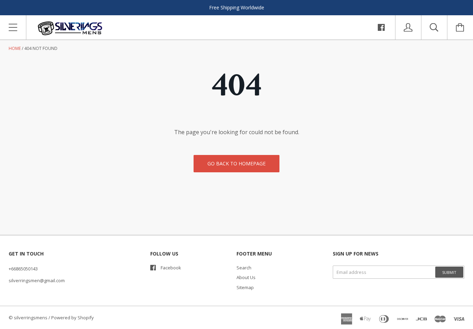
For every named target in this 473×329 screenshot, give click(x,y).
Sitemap (245, 287)
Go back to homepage (236, 163)
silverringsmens (30, 317)
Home (15, 48)
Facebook (171, 268)
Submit (449, 272)
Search (244, 268)
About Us (246, 277)
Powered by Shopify (72, 317)
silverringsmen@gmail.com (37, 280)
